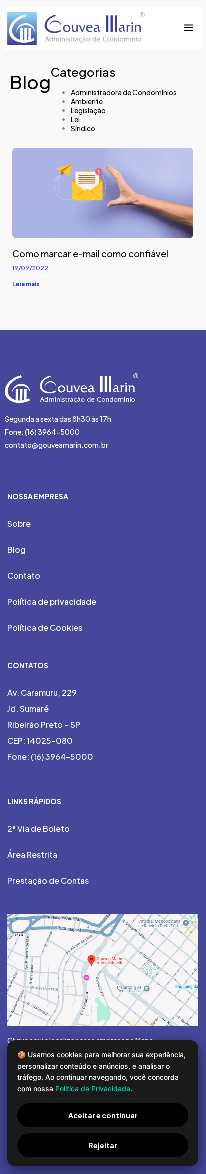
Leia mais (26, 284)
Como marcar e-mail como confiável (90, 254)
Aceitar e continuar (103, 1115)
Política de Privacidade (93, 1088)
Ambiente (87, 101)
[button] (188, 29)
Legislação (88, 110)
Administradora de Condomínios (124, 92)
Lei (75, 119)
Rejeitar (103, 1145)
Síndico (83, 128)
